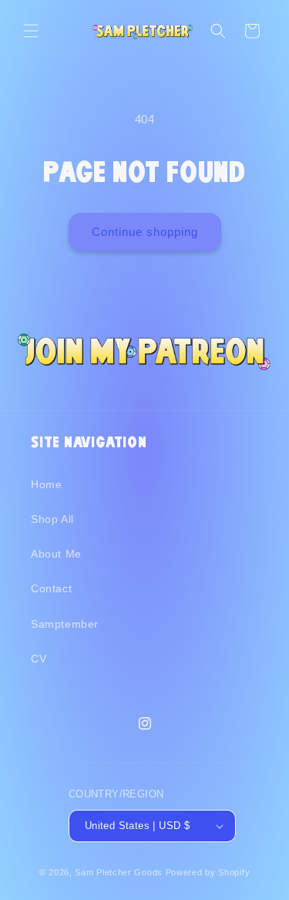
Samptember (65, 624)
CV (38, 658)
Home (46, 484)
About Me (56, 554)
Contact (51, 588)
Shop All (52, 519)
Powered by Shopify (208, 872)
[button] (31, 31)
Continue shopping (145, 231)
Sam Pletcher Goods (119, 872)
